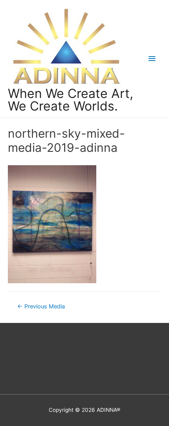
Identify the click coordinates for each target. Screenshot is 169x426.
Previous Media (41, 306)
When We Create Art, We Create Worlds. (70, 100)
